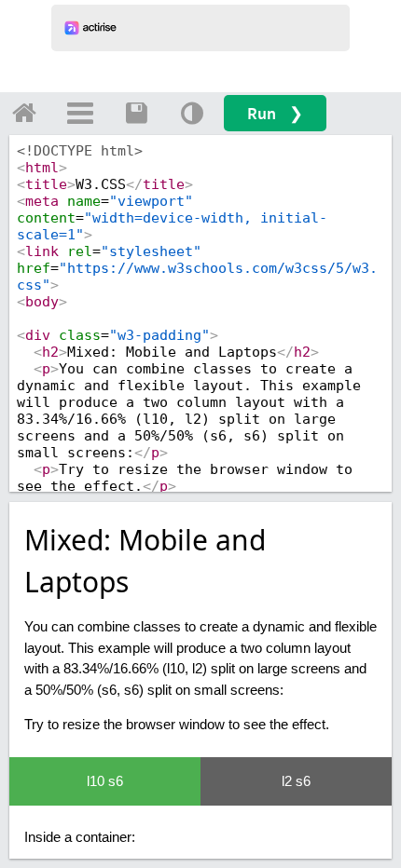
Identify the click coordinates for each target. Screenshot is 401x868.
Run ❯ (275, 113)
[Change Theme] (192, 112)
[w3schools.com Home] (24, 112)
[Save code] (136, 112)
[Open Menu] (80, 112)
